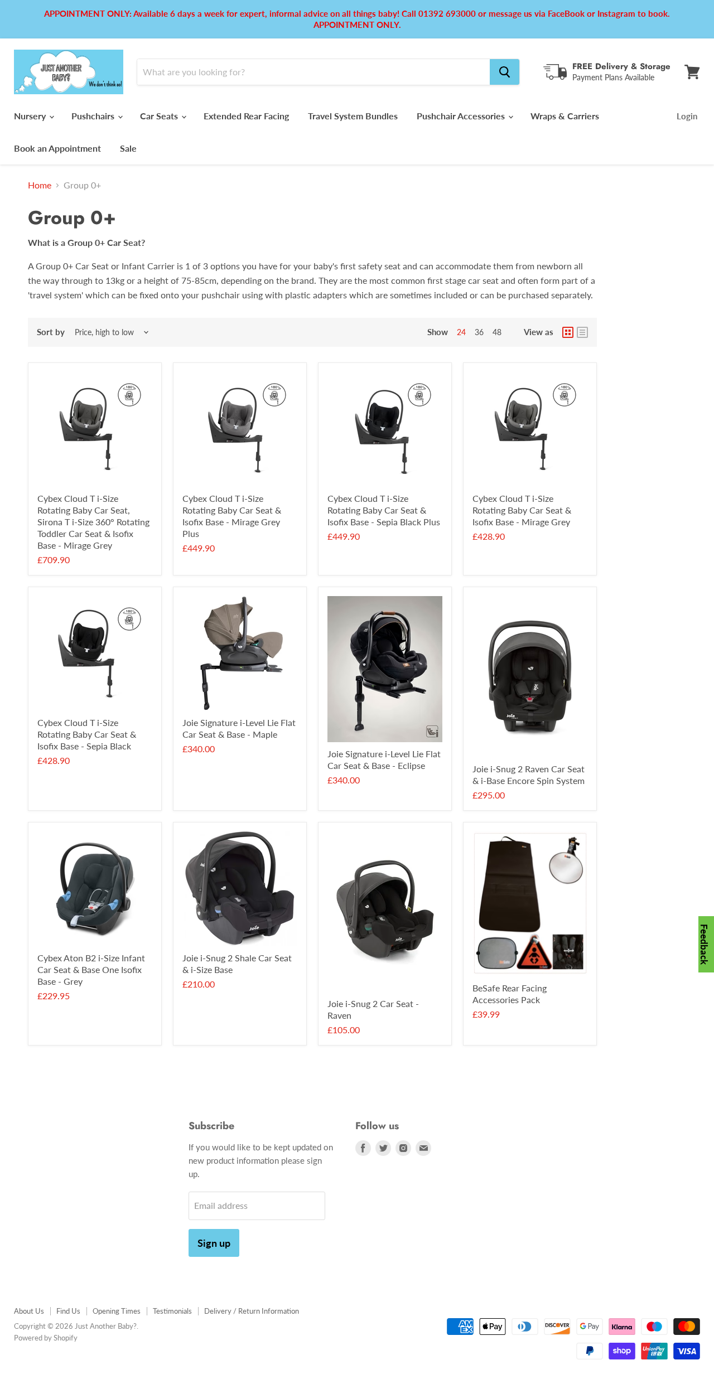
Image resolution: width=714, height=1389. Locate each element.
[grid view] (567, 332)
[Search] (504, 72)
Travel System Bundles (353, 115)
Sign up (213, 1243)
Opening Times (117, 1310)
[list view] (582, 332)
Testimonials (172, 1310)
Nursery (31, 115)
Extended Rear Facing (246, 115)
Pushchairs (94, 115)
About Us (29, 1310)
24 (461, 332)
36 (479, 332)
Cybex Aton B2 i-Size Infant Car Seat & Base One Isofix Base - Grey (91, 969)
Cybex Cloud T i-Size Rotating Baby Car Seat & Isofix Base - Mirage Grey (521, 510)
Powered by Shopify (46, 1337)
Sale (128, 148)
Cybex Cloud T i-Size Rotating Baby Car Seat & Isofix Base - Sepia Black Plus (383, 510)
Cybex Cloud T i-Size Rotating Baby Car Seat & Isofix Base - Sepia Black (86, 734)
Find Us (68, 1310)
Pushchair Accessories (462, 115)
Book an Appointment (57, 148)
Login (687, 116)
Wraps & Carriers (564, 115)
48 (497, 332)
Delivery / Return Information (251, 1310)
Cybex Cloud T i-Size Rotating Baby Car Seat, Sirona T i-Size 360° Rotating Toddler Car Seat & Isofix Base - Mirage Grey (93, 521)
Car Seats (160, 115)
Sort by (51, 332)
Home (39, 185)
